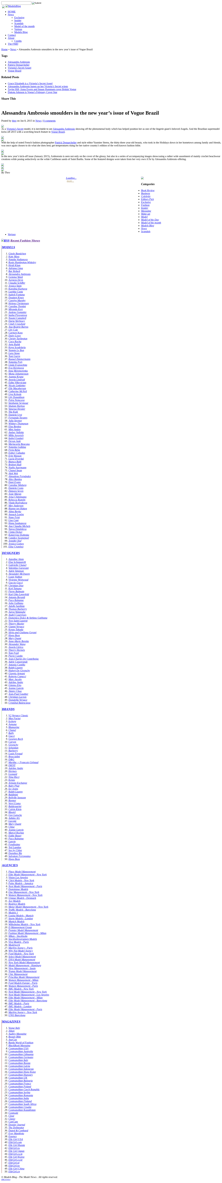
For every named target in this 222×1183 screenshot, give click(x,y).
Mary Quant (14, 638)
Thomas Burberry (17, 609)
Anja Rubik (14, 344)
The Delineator (16, 1127)
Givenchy (13, 744)
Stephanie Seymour (18, 403)
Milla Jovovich (16, 435)
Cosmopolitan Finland (20, 1101)
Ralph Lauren (15, 667)
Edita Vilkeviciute (17, 382)
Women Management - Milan (23, 980)
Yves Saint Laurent (17, 620)
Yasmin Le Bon (16, 350)
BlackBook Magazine (19, 1045)
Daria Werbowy (16, 321)
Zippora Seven (15, 491)
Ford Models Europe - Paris (22, 983)
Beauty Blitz (14, 1036)
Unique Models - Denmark (22, 898)
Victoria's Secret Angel (19, 67)
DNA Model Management (21, 959)
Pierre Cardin (15, 656)
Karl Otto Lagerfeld (18, 594)
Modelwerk (14, 945)
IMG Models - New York (21, 988)
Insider (17, 20)
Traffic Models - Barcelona (22, 909)
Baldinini (13, 794)
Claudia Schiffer (16, 283)
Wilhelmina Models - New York (24, 924)
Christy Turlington (17, 338)
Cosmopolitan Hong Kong (22, 1071)
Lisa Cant (13, 520)
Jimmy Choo (15, 691)
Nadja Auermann (17, 467)
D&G (11, 759)
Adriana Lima (15, 268)
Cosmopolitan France (19, 1083)
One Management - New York (23, 892)
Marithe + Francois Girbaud (23, 762)
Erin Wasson (14, 455)
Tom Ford (13, 653)
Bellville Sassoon (17, 797)
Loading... (71, 178)
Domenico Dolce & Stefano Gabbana (27, 617)
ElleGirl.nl (13, 1162)
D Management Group (20, 927)
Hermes (12, 771)
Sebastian (13, 747)
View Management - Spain (22, 968)
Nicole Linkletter (17, 385)
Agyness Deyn (15, 280)
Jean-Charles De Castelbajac (23, 658)
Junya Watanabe (17, 612)
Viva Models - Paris (18, 942)
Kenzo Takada (15, 629)
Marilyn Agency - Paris (20, 947)
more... (70, 181)
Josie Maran (14, 494)
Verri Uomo (14, 803)
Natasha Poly (15, 362)
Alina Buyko (14, 511)
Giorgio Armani (16, 673)
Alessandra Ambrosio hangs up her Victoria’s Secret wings (38, 86)
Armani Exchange (17, 783)
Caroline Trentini (17, 306)
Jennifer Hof (14, 540)
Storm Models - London (20, 918)
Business (145, 193)
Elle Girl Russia (16, 1145)
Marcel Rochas (16, 832)
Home (4, 49)
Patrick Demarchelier (18, 64)
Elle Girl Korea (16, 1156)
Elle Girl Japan (16, 1151)
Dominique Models (18, 889)
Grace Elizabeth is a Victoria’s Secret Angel (30, 83)
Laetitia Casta (15, 291)
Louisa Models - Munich (20, 915)
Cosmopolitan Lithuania (20, 1054)
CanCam (13, 1121)
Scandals (18, 23)
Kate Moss (13, 256)
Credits (18, 41)
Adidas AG (14, 818)
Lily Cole (13, 329)
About (11, 38)
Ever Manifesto (16, 1133)
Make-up (145, 213)
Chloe (11, 826)
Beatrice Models (16, 903)
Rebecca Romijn (16, 499)
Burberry (13, 750)
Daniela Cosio (15, 488)
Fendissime (14, 844)
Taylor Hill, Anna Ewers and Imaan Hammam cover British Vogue (42, 89)
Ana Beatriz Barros (18, 326)
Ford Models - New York (21, 953)
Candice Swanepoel (18, 537)
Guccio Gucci (15, 582)
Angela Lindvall (16, 379)
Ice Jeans (13, 788)
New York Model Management (24, 962)
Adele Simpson (16, 571)
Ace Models (14, 901)
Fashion (145, 205)
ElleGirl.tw (14, 1165)
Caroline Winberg (17, 485)
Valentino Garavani (18, 568)
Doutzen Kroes (16, 297)
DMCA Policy (5, 1179)
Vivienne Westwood (18, 579)
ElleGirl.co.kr (15, 1159)
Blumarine (13, 727)
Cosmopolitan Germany (20, 1057)
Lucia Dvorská (16, 458)
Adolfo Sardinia (16, 606)
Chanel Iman (15, 470)
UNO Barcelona (16, 1015)
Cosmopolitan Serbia (19, 1092)
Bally (11, 733)
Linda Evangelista (17, 365)
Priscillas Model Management (23, 977)
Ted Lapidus (14, 847)
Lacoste (12, 821)
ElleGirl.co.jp (15, 1154)
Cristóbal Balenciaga (19, 702)
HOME (12, 11)
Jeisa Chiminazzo (17, 496)
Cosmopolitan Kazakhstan (22, 1110)
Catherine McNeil (17, 391)
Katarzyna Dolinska (18, 535)
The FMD (13, 43)
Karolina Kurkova (17, 288)
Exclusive (19, 17)
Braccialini (14, 756)
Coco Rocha (14, 341)
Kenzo (11, 780)
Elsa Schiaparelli (17, 562)
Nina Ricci (13, 777)
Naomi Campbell (17, 318)
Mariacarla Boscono (19, 444)
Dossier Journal (16, 1124)
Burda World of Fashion (20, 1042)
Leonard (12, 774)
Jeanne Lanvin (16, 688)
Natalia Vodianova (18, 259)
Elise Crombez (15, 546)
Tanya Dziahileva (17, 529)
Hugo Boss (14, 635)
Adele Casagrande (18, 661)
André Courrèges (17, 614)
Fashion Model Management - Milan (27, 933)
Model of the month (24, 26)
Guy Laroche (15, 815)
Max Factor (14, 718)
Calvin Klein (14, 809)
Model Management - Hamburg (24, 965)
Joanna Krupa (15, 376)
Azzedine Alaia (16, 559)
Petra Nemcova (16, 400)
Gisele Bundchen (17, 253)
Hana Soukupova (17, 523)
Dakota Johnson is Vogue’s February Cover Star (32, 92)
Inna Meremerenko (18, 370)
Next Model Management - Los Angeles (28, 994)
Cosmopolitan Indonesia (21, 1069)
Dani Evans (14, 482)
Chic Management (17, 974)
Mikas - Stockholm (17, 936)
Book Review (148, 190)
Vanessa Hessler (16, 409)
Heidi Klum (14, 265)
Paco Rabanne (16, 600)
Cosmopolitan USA (18, 1048)
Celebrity (145, 196)
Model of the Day (150, 219)
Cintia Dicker (15, 532)
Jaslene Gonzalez (17, 312)
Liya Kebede (14, 394)
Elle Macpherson (17, 388)
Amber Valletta (16, 432)
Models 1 (13, 912)
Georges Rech (15, 739)
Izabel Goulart (15, 438)
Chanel (12, 730)
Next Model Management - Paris (25, 886)
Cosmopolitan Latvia (19, 1066)
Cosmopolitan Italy (18, 1060)
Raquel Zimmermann (19, 359)
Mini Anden (14, 429)
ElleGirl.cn (14, 1171)
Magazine (146, 211)
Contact (12, 35)
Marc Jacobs (15, 679)
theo (14, 120)
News (11, 14)
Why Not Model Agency (20, 950)
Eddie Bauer (14, 835)
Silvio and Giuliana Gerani (22, 632)
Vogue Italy (14, 1028)
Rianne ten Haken (17, 508)
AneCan (12, 1039)
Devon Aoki (14, 441)
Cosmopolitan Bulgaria (20, 1080)
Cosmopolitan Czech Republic (24, 1089)
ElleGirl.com (15, 1142)
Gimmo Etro (14, 685)
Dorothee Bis (15, 853)
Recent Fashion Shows (25, 240)
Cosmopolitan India (18, 1098)
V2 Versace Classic (18, 715)
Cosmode (13, 1113)
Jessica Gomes (16, 543)
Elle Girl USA (15, 1139)
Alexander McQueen (19, 573)
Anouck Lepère (16, 514)
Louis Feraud (15, 753)
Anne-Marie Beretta (18, 641)
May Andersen (15, 505)
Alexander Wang (17, 644)
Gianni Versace (16, 626)
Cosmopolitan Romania (20, 1095)
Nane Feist (14, 517)
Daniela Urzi (15, 414)
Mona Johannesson (18, 373)
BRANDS (8, 709)
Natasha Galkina (17, 447)
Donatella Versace (17, 699)
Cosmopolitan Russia (19, 1063)
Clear (11, 1115)
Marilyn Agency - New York (22, 1012)
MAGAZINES (11, 1021)
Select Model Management (22, 956)
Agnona (12, 724)
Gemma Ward (15, 277)
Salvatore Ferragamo (19, 856)
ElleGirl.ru (14, 1148)
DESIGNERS (11, 553)
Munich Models (16, 921)
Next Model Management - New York (27, 991)
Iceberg (12, 721)
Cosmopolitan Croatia (19, 1107)
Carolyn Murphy (17, 300)
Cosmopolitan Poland (19, 1086)
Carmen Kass (15, 332)
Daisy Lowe (14, 335)
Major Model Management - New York (28, 906)
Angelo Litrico (15, 647)
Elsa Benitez (14, 426)
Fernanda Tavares (17, 417)
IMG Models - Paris (18, 1003)
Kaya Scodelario (17, 347)
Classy (11, 1118)
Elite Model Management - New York (27, 874)
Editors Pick (147, 199)
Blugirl (12, 812)
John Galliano (15, 603)
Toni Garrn (14, 356)
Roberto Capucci (17, 676)
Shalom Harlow (16, 406)
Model (144, 216)
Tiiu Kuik (13, 411)
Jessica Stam (15, 285)
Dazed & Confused (18, 1130)
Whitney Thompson (18, 423)
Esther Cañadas (16, 452)
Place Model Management (22, 871)
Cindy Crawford (16, 324)
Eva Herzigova (16, 367)
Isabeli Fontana (16, 294)
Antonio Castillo (16, 664)
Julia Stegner (15, 420)
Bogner (12, 800)
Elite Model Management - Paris (25, 1009)
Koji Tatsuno (15, 588)
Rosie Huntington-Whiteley (22, 262)
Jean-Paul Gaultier (18, 694)
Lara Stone (14, 353)
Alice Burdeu (15, 479)
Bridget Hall (14, 464)
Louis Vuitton (15, 576)
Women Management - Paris (23, 986)
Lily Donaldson (16, 397)
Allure (11, 1030)
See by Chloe (15, 850)
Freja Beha (14, 450)
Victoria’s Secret (15, 128)
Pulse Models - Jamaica (20, 883)
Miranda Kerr (15, 309)
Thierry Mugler (16, 623)
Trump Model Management (22, 971)
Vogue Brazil (14, 70)
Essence (12, 1136)
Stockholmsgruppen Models (22, 939)
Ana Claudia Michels (19, 526)
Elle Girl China (16, 1168)
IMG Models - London (20, 1006)
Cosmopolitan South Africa (22, 1104)
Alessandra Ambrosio (19, 62)
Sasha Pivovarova (17, 315)
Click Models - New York (21, 880)
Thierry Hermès (16, 650)
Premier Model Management (23, 930)
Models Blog (21, 32)
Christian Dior (16, 585)
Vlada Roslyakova (17, 502)
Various (18, 29)
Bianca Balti (14, 461)
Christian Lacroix (17, 697)
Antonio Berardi (16, 597)
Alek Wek (13, 473)
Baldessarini (14, 806)
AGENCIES (10, 865)
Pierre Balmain (16, 591)
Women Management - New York (25, 895)
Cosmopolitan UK (17, 1077)
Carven (12, 741)
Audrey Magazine (17, 1033)
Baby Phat (13, 785)
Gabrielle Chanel (17, 565)
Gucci (11, 736)
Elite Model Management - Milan (25, 997)
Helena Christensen (18, 303)
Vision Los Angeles (18, 877)
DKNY (11, 765)
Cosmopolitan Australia (20, 1051)
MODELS (8, 247)
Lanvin (12, 841)
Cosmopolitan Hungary (20, 1074)
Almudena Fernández (19, 476)
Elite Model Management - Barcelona (27, 1000)
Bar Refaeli (14, 271)
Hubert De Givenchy (19, 670)
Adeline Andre (15, 682)
